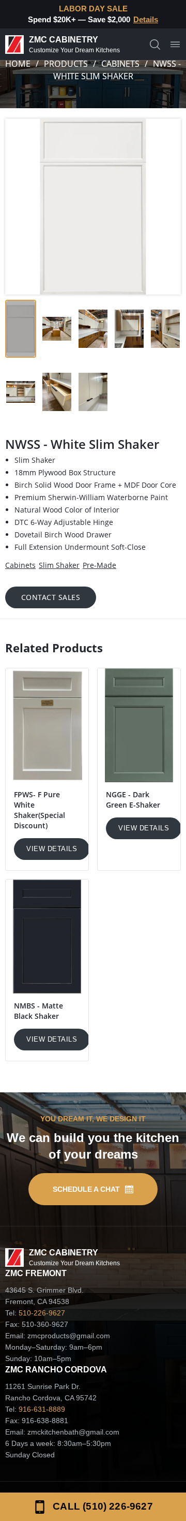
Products (66, 63)
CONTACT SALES (51, 597)
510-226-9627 (42, 1313)
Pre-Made (99, 565)
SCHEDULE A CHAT (86, 1189)
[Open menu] (175, 44)
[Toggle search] (155, 44)
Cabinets (120, 63)
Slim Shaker (59, 565)
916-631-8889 (42, 1409)
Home (17, 63)
